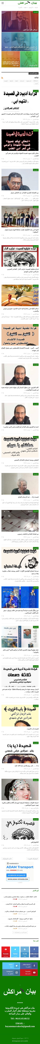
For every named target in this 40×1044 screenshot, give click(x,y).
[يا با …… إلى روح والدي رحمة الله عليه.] (20, 752)
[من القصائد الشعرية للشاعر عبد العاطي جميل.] (20, 179)
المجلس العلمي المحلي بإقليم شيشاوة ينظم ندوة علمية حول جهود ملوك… (11, 63)
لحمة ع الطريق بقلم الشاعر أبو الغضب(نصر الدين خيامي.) (21, 427)
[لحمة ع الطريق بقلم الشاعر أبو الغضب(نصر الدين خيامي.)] (20, 413)
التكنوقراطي (35, 842)
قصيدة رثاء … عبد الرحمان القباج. (28, 497)
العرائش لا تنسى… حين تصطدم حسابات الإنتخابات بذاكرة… (20, 911)
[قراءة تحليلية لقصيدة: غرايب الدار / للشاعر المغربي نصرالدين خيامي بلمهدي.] (20, 256)
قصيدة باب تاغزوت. (33, 729)
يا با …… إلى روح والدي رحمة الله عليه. (26, 765)
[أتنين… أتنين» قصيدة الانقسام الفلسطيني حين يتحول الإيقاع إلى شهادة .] (20, 335)
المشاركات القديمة (33, 858)
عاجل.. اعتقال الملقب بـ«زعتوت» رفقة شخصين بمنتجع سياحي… (20, 896)
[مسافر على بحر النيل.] (20, 21)
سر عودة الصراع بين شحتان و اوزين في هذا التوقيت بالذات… (20, 926)
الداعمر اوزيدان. (33, 65)
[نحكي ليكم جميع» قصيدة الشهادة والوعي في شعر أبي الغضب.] (20, 140)
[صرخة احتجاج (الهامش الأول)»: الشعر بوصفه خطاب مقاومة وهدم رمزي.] (20, 558)
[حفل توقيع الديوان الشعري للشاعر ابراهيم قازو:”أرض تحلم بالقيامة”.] (20, 636)
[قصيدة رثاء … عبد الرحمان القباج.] (20, 484)
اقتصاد (16, 81)
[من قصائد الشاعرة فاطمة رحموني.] (20, 521)
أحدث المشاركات (7, 858)
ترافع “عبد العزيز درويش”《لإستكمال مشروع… (20, 918)
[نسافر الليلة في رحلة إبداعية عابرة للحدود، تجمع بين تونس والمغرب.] (20, 295)
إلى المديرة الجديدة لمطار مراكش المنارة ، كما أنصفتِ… (20, 904)
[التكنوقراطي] (20, 829)
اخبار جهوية (28, 81)
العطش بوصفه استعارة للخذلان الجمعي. (26, 460)
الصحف (36, 84)
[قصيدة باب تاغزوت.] (20, 715)
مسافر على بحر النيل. (30, 30)
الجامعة (11, 81)
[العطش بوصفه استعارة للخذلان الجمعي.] (20, 447)
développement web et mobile (20, 1041)
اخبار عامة (22, 81)
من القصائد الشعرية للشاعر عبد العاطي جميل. (24, 192)
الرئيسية (36, 12)
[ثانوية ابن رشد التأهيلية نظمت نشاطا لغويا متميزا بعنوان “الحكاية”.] (20, 216)
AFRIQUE (35, 81)
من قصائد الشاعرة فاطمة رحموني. (28, 534)
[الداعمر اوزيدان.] (29, 59)
